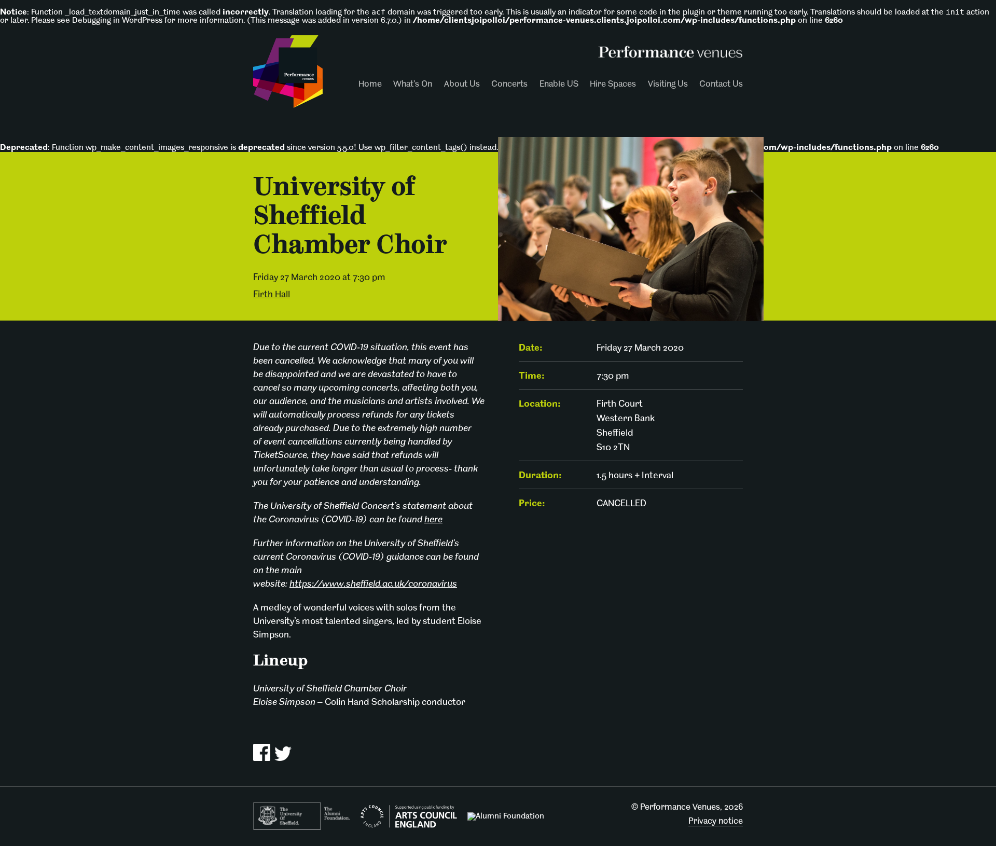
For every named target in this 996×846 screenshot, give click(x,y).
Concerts (509, 84)
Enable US (559, 84)
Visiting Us (668, 84)
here (433, 520)
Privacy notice (715, 821)
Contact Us (721, 84)
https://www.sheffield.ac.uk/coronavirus (373, 584)
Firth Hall (271, 295)
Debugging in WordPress (117, 21)
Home (370, 84)
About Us (462, 84)
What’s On (412, 84)
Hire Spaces (613, 84)
